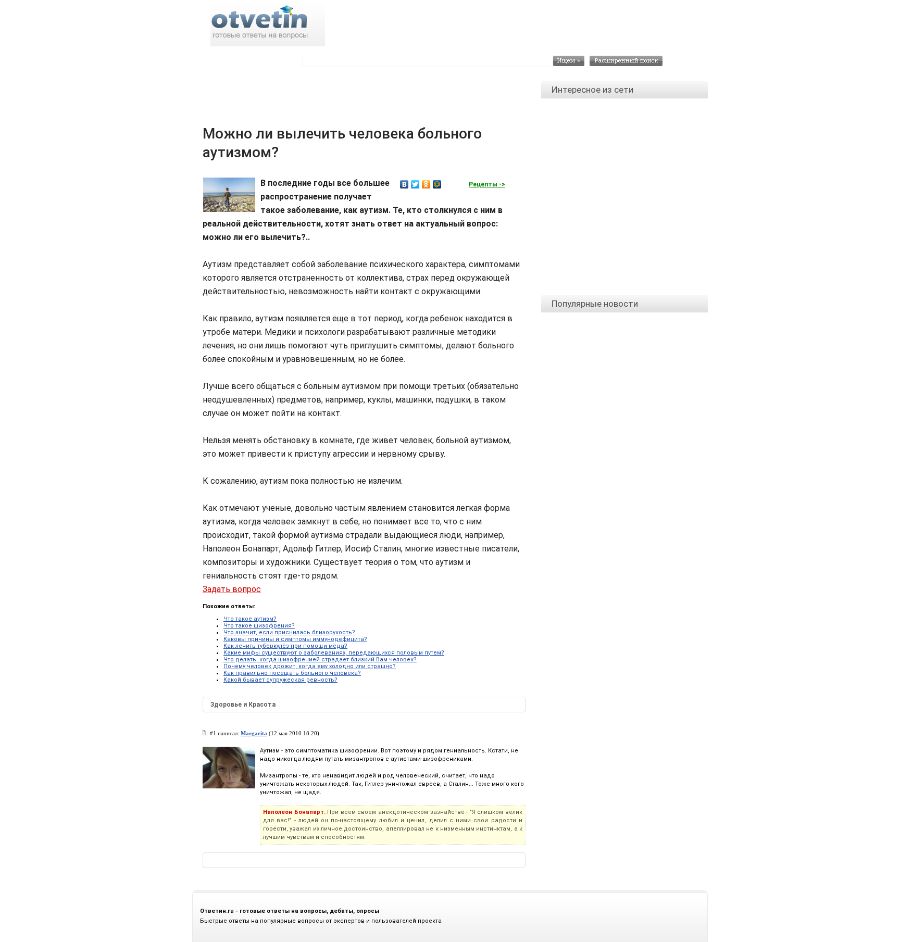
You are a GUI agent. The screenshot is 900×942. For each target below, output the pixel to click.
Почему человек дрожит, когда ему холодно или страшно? (309, 666)
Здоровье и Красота (243, 704)
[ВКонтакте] (404, 184)
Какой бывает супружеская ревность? (280, 679)
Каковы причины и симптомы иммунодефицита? (295, 639)
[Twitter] (415, 184)
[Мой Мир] (437, 184)
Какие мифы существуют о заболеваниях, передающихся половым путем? (333, 652)
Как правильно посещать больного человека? (292, 673)
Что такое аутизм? (250, 619)
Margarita (254, 733)
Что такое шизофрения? (259, 625)
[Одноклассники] (426, 184)
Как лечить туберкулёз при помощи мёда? (285, 646)
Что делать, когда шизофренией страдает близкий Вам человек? (320, 659)
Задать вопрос (232, 589)
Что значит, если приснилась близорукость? (289, 632)
